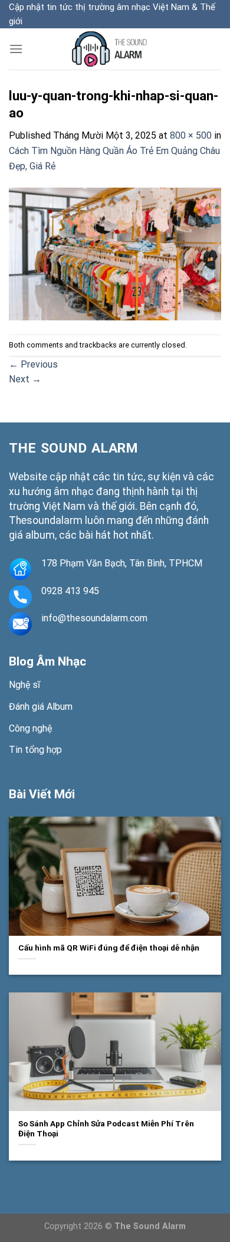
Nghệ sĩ (24, 684)
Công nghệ (30, 728)
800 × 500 (191, 135)
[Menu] (16, 48)
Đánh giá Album (41, 706)
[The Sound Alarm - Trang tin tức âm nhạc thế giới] (115, 49)
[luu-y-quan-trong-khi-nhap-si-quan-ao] (115, 253)
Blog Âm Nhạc (47, 661)
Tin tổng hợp (35, 749)
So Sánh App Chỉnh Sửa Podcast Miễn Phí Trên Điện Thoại (106, 1129)
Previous (33, 364)
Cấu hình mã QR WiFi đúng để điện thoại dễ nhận (108, 947)
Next (25, 379)
